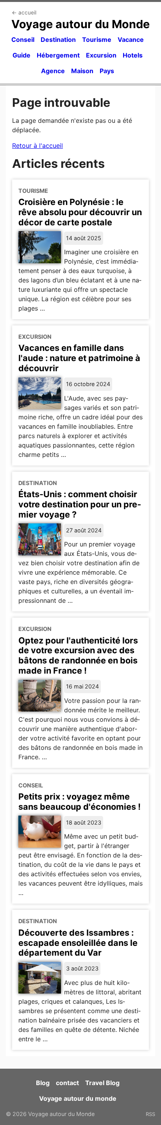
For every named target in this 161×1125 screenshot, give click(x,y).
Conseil (22, 39)
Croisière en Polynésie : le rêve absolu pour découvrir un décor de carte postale (80, 212)
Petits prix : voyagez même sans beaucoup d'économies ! (79, 801)
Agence (53, 71)
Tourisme (96, 39)
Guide (21, 55)
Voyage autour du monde (77, 1098)
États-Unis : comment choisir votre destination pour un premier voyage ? (79, 504)
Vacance (131, 39)
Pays (107, 71)
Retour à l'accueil (37, 145)
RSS (150, 1114)
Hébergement (58, 55)
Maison (82, 71)
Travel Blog (102, 1083)
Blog (43, 1083)
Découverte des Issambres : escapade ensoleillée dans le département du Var (78, 942)
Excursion (101, 55)
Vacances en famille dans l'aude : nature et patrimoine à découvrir (79, 358)
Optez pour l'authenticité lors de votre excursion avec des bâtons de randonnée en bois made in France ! (78, 655)
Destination (58, 39)
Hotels (133, 55)
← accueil (24, 12)
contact (67, 1083)
